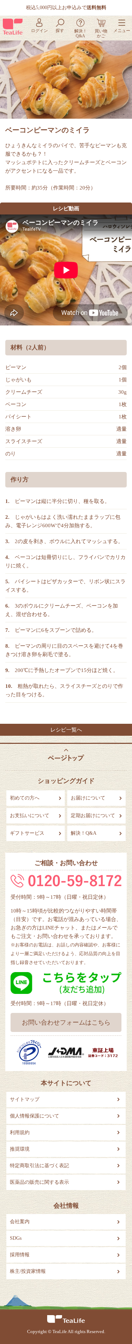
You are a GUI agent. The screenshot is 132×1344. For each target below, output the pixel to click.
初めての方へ (24, 798)
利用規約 (20, 1132)
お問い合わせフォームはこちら (66, 1022)
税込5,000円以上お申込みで (66, 7)
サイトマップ (24, 1099)
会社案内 (20, 1221)
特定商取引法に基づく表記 (39, 1165)
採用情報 (20, 1254)
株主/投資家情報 (28, 1271)
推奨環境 (20, 1149)
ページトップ (66, 755)
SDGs (15, 1238)
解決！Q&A (83, 833)
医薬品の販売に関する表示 (39, 1182)
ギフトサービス (27, 833)
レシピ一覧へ (66, 730)
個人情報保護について (34, 1116)
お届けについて (88, 798)
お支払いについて (29, 815)
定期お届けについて (93, 815)
